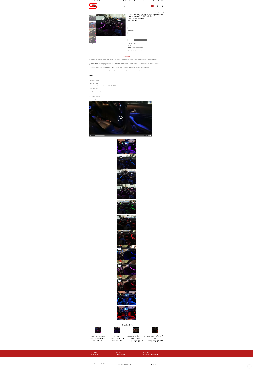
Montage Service (130, 30)
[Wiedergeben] (90, 135)
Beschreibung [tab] (126, 56)
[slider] (119, 135)
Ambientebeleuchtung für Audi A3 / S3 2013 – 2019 (117, 335)
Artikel (128, 25)
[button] (158, 6)
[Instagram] (153, 364)
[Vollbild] (150, 135)
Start (90, 12)
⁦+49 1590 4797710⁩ (95, 0)
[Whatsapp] (156, 364)
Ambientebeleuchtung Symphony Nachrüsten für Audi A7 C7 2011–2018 (155, 336)
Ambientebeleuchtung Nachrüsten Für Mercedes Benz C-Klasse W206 (98, 335)
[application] (120, 118)
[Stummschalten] (148, 135)
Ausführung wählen (98, 331)
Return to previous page (159, 12)
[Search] (152, 6)
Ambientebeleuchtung (96, 12)
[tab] (126, 56)
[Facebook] (151, 364)
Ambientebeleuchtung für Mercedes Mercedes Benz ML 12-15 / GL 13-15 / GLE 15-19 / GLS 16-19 (136, 336)
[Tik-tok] (158, 364)
